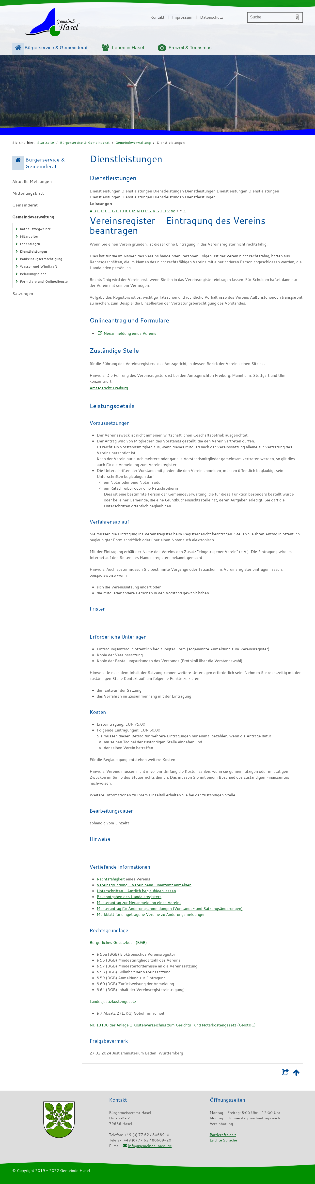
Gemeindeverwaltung (133, 142)
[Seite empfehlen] (285, 1073)
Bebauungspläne (33, 274)
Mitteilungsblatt (28, 193)
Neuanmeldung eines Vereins (130, 333)
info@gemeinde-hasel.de (150, 1145)
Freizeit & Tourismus (190, 47)
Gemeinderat (25, 205)
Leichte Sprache (223, 1140)
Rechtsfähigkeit (111, 879)
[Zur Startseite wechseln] (52, 23)
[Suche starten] (297, 17)
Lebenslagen (30, 244)
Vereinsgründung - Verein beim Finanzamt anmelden (144, 885)
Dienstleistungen (171, 142)
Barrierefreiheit (223, 1134)
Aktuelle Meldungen (32, 181)
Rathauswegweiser (35, 229)
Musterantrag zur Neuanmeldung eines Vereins (139, 902)
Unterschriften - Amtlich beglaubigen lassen (136, 890)
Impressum (182, 17)
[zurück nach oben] (296, 1073)
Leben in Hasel (128, 47)
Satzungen (22, 293)
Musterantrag (170, 908)
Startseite (45, 142)
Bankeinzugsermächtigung (41, 259)
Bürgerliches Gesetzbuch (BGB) (118, 942)
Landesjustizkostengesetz (113, 1001)
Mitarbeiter (29, 236)
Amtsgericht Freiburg (109, 388)
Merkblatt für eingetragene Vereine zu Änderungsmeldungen (151, 914)
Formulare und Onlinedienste (44, 281)
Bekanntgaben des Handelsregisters (129, 896)
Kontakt (157, 17)
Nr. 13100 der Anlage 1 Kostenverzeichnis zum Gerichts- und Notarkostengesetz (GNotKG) (173, 1025)
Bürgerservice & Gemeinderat (56, 47)
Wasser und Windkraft (38, 266)
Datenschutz (211, 17)
